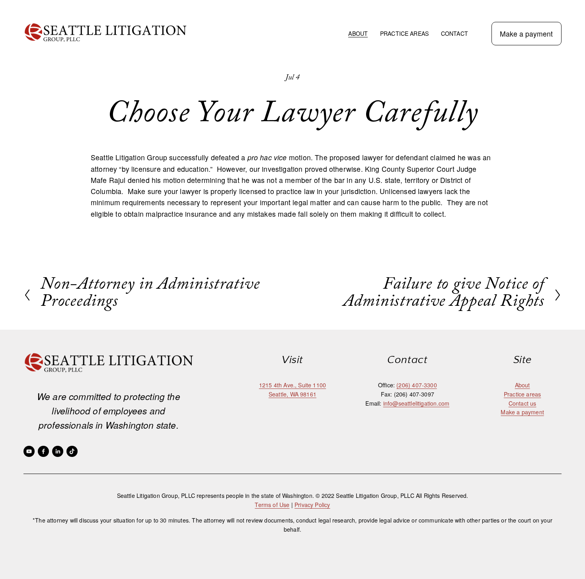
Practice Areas (404, 33)
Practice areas (522, 394)
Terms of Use (272, 505)
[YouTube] (29, 451)
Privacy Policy (312, 505)
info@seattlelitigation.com (416, 403)
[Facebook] (43, 451)
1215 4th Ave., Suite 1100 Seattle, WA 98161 (292, 389)
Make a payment (526, 34)
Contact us (522, 403)
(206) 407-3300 (416, 385)
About (522, 385)
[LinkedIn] (57, 451)
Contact (454, 33)
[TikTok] (72, 451)
